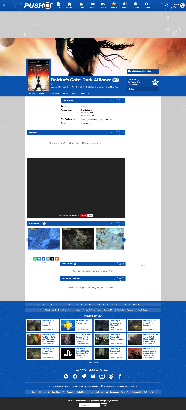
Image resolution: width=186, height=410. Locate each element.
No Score (132, 89)
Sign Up (176, 7)
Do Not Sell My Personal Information (124, 386)
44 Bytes (97, 386)
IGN (106, 392)
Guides (65, 93)
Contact (85, 310)
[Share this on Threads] (52, 259)
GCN (101, 119)
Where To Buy (85, 93)
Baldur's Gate (86, 123)
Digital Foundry (82, 392)
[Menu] (4, 5)
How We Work (63, 310)
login (95, 287)
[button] (124, 240)
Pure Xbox (56, 392)
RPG (83, 106)
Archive (130, 310)
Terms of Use (109, 310)
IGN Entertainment (79, 386)
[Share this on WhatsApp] (35, 259)
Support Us (75, 310)
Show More (92, 363)
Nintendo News (97, 392)
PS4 (83, 119)
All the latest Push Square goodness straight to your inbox (93, 401)
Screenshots (54, 93)
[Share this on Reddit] (57, 259)
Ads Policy (121, 310)
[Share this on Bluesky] (39, 259)
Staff (54, 310)
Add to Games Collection (141, 71)
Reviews (42, 93)
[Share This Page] (166, 5)
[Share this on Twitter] (48, 259)
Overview (31, 93)
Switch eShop (92, 119)
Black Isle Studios (87, 87)
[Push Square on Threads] (111, 377)
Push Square (72, 215)
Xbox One (109, 119)
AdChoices (107, 386)
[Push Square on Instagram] (102, 377)
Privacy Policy (96, 310)
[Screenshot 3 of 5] (112, 239)
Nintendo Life (44, 392)
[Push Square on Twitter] (84, 377)
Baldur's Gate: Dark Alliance (84, 79)
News (74, 93)
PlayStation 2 (63, 87)
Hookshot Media (60, 386)
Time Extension (68, 392)
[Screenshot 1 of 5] (44, 239)
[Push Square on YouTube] (75, 377)
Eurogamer (114, 392)
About (47, 310)
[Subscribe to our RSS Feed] (66, 377)
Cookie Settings (141, 310)
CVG (145, 392)
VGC (123, 392)
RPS (151, 392)
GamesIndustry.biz (134, 392)
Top (41, 310)
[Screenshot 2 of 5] (78, 239)
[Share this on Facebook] (43, 259)
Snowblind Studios (113, 87)
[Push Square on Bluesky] (93, 377)
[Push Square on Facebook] (120, 377)
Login (171, 7)
